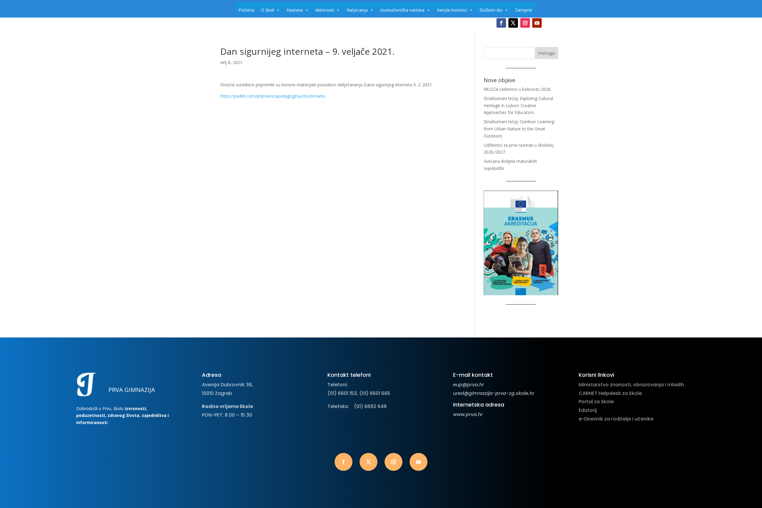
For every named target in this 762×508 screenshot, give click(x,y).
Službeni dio (491, 10)
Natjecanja (357, 10)
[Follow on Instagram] (525, 23)
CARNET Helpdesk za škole (610, 393)
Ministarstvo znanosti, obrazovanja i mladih (631, 384)
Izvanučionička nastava (402, 10)
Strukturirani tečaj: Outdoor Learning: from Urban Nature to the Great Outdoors (519, 129)
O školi (267, 10)
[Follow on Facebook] (501, 23)
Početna (246, 10)
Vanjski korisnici (452, 10)
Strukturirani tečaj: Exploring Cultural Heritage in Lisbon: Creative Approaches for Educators (518, 105)
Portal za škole (596, 401)
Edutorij (588, 410)
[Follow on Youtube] (537, 23)
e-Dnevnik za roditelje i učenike (616, 418)
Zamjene (523, 10)
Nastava (295, 10)
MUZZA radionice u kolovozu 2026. (517, 89)
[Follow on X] (513, 23)
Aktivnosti (324, 10)
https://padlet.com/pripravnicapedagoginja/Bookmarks (272, 96)
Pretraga (546, 53)
